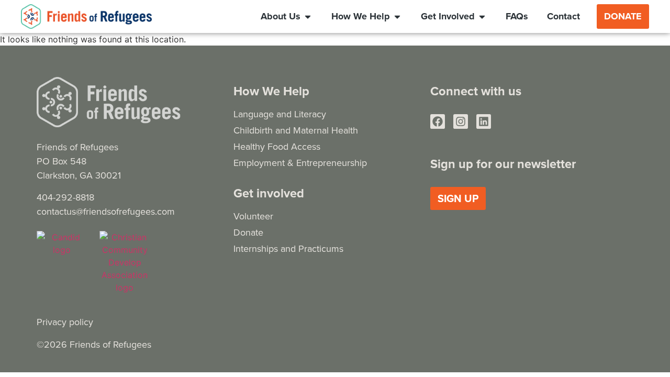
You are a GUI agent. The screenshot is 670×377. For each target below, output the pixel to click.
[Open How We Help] (397, 16)
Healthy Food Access (276, 146)
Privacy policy (65, 321)
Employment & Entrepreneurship (300, 162)
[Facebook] (437, 121)
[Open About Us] (307, 16)
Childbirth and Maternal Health (295, 130)
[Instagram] (460, 121)
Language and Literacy (279, 113)
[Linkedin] (483, 121)
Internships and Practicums (288, 248)
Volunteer (253, 216)
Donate (248, 232)
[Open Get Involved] (482, 16)
